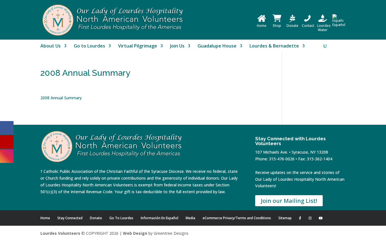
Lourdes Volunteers (60, 233)
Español (338, 24)
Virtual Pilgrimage (137, 46)
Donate (292, 25)
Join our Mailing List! (289, 201)
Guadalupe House (217, 46)
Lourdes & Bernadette (274, 46)
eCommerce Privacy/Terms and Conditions (237, 218)
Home (261, 25)
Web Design (135, 233)
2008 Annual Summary (61, 97)
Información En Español (159, 218)
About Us (50, 46)
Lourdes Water (324, 27)
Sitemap (285, 218)
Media (190, 218)
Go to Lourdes (89, 46)
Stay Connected (70, 218)
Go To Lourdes (121, 218)
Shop (277, 25)
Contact (308, 25)
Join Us (177, 46)
